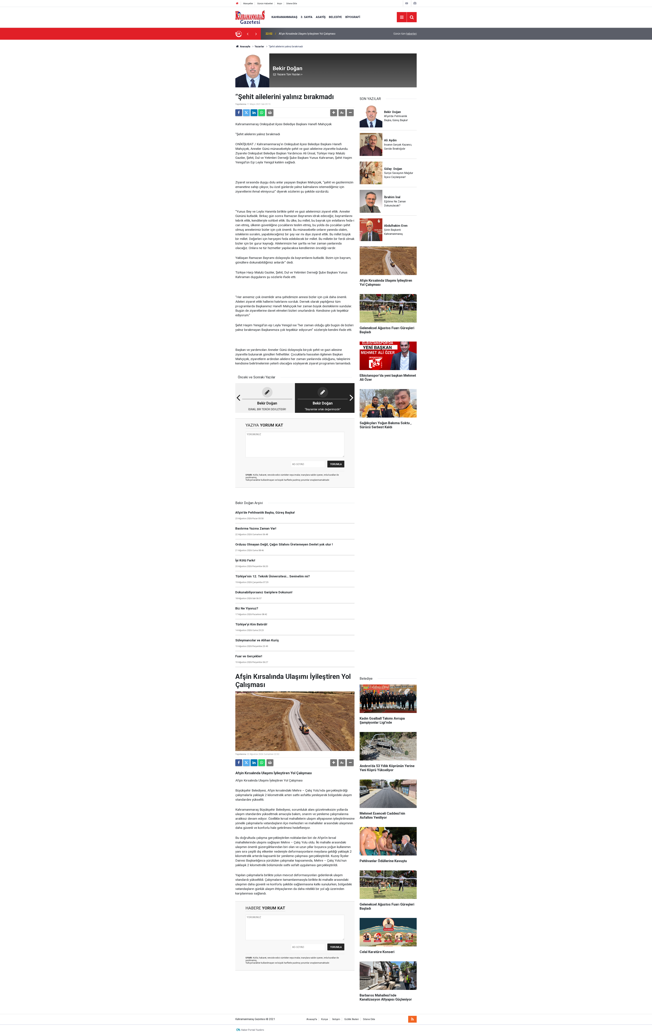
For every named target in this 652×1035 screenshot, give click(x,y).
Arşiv (279, 3)
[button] (333, 112)
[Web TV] (407, 3)
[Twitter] (246, 112)
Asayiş (320, 17)
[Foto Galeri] (415, 3)
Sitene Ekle (291, 3)
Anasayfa (244, 46)
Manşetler (248, 3)
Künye (324, 1019)
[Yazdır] (270, 112)
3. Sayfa (306, 17)
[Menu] (402, 17)
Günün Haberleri (265, 3)
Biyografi (352, 17)
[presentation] (247, 34)
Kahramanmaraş (284, 17)
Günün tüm (405, 33)
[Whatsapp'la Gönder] (261, 112)
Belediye (335, 17)
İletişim (336, 1019)
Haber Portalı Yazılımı (252, 1030)
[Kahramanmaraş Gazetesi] (250, 16)
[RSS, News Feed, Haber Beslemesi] (412, 1019)
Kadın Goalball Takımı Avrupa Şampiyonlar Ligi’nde (308, 33)
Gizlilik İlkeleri (351, 1019)
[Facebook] (238, 112)
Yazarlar (259, 46)
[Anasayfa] (237, 3)
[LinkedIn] (254, 112)
